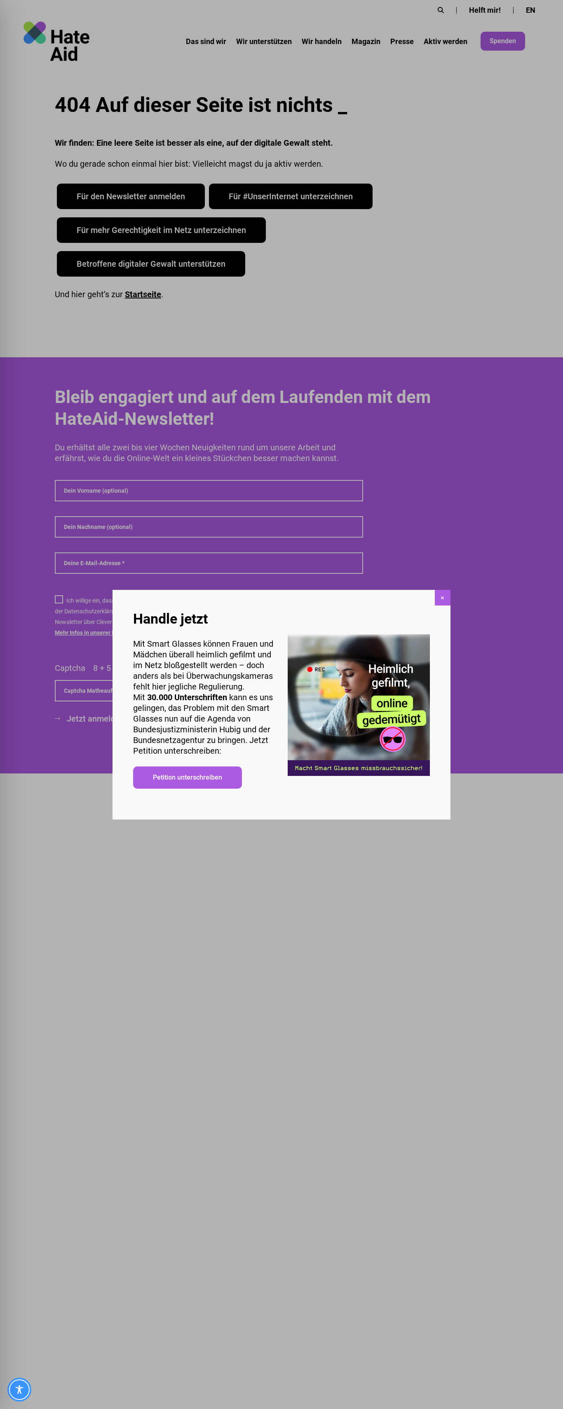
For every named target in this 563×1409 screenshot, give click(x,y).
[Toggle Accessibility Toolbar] (19, 1390)
